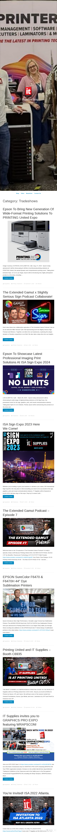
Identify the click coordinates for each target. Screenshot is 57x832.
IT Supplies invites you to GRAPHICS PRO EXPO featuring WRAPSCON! (21, 720)
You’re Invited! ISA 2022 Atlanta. (26, 793)
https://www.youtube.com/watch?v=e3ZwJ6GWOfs (36, 764)
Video (22, 193)
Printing (14, 283)
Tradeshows (19, 283)
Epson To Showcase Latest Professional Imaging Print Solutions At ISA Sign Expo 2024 (26, 358)
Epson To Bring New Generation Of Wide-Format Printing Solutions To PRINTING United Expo (28, 213)
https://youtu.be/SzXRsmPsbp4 (12, 831)
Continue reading (7, 278)
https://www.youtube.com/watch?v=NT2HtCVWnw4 (34, 630)
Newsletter (29, 193)
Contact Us (37, 193)
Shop (17, 193)
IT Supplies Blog (28, 99)
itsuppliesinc (7, 283)
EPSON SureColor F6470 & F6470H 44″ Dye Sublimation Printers (23, 581)
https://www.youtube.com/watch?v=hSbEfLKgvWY (18, 557)
